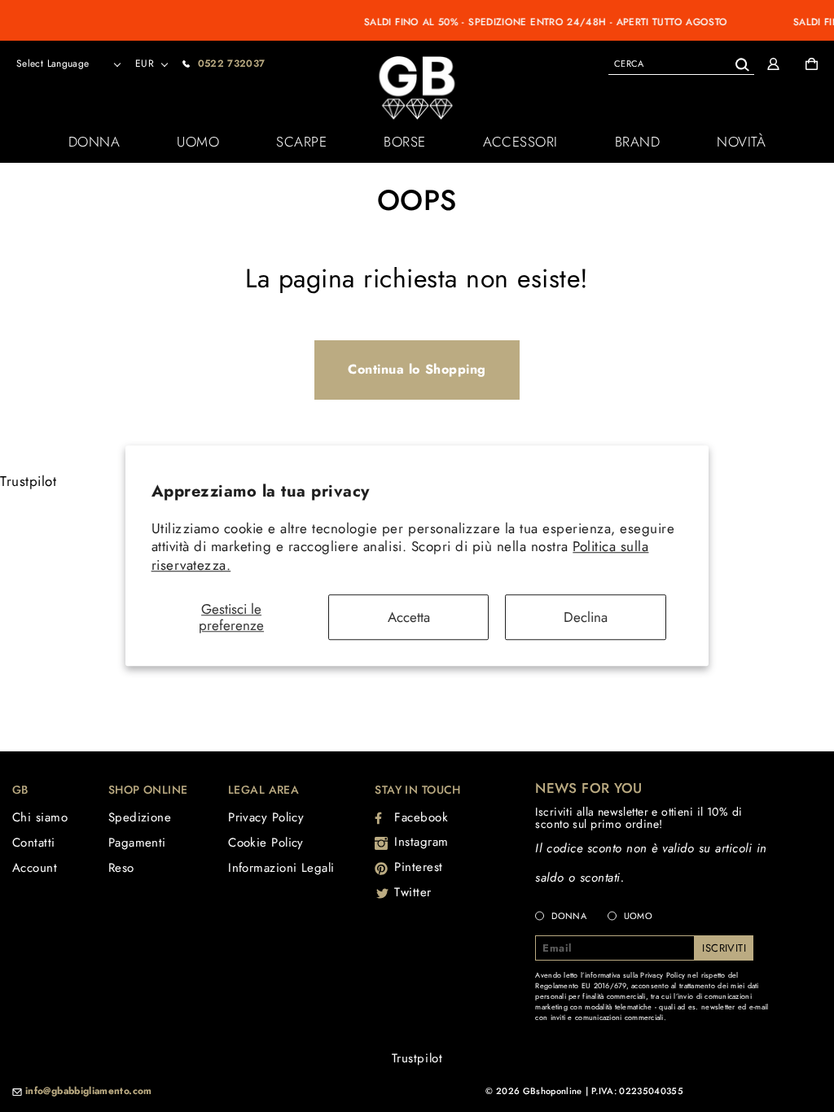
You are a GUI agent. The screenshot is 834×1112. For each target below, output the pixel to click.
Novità (741, 141)
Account (34, 868)
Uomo (198, 141)
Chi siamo (40, 817)
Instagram (421, 842)
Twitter (413, 892)
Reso (121, 868)
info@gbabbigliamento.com (88, 1091)
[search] (681, 63)
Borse (405, 141)
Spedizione (140, 817)
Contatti (33, 843)
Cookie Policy (266, 843)
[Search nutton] (741, 61)
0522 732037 (232, 63)
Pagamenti (137, 843)
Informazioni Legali (281, 868)
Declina (586, 617)
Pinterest (418, 867)
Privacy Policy (266, 817)
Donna (94, 141)
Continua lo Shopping (416, 369)
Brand (638, 141)
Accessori (520, 141)
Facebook (421, 817)
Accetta (409, 617)
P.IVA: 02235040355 (637, 1090)
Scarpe (301, 141)
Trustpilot (28, 481)
